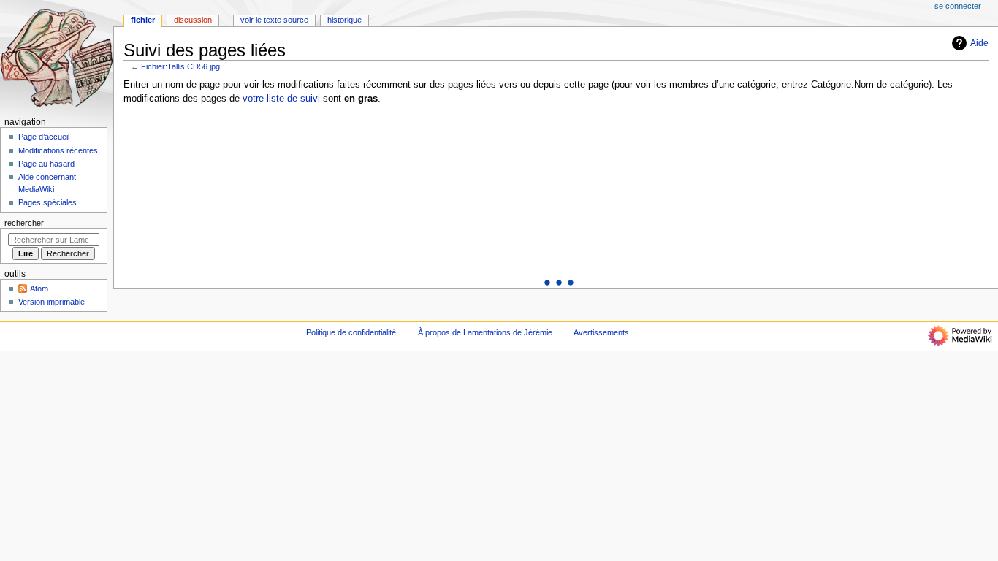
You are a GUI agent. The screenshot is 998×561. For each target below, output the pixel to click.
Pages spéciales (47, 202)
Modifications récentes (58, 150)
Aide (979, 43)
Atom (39, 288)
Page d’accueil (43, 136)
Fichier (143, 19)
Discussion (193, 19)
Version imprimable (51, 301)
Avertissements (601, 332)
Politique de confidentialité (351, 332)
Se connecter (957, 5)
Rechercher (24, 222)
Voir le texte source (274, 19)
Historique (344, 19)
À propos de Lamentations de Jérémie (485, 332)
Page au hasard (46, 163)
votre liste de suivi (281, 99)
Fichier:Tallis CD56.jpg (180, 66)
